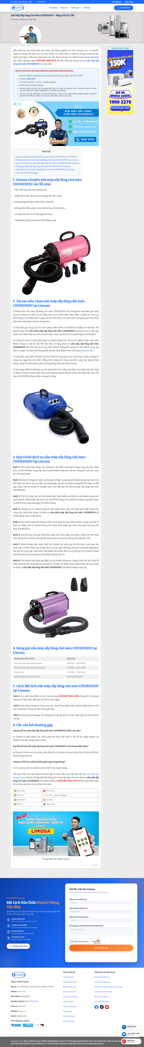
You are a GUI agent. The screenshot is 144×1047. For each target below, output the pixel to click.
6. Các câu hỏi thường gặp (26, 173)
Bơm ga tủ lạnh (69, 1021)
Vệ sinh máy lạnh (70, 982)
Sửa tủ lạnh (67, 1011)
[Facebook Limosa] (96, 1007)
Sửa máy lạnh (68, 977)
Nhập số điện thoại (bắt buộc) (78, 908)
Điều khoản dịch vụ (101, 977)
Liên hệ (87, 8)
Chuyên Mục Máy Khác (28, 19)
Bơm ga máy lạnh (70, 987)
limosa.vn (22, 1011)
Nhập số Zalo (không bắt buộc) (78, 917)
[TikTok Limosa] (102, 1007)
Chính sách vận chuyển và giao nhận (108, 987)
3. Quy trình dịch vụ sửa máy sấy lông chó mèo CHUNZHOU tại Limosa (46, 163)
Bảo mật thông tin (101, 997)
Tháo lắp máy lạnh (70, 997)
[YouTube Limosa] (107, 1007)
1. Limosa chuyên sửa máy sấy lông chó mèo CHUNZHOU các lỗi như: (45, 157)
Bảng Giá (75, 8)
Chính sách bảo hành (102, 982)
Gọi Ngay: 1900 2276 (19, 946)
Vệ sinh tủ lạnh (69, 1016)
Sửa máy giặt (68, 1002)
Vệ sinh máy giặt (69, 1006)
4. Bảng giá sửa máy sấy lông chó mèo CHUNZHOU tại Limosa (42, 166)
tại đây (90, 350)
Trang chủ (14, 19)
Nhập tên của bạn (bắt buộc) (78, 899)
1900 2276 (21, 991)
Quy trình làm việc (101, 1002)
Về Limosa (53, 8)
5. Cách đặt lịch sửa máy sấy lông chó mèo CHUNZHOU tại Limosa (44, 169)
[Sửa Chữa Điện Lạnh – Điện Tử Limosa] (28, 8)
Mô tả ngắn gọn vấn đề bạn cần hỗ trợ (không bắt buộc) (86, 926)
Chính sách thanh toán (103, 992)
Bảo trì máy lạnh (69, 992)
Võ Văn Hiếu (33, 1001)
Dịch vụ (64, 8)
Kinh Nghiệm (116, 2)
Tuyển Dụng (128, 2)
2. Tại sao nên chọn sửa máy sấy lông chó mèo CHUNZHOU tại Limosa (46, 160)
